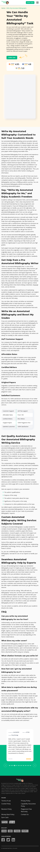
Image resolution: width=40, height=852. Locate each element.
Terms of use (6, 801)
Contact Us (25, 814)
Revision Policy (6, 809)
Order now (11, 57)
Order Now (30, 2)
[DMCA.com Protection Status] (4, 822)
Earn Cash (4, 817)
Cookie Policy (6, 804)
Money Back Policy (7, 814)
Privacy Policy (25, 801)
